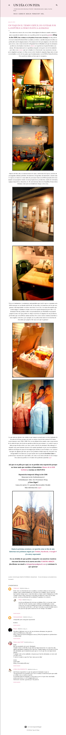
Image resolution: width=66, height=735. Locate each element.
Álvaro (15, 629)
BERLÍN (28, 14)
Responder (16, 613)
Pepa (20, 600)
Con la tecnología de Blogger (34, 726)
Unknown (16, 588)
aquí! (50, 457)
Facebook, (44, 552)
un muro (20, 50)
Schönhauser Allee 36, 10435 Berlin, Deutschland (25, 577)
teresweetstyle (17, 617)
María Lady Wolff (18, 642)
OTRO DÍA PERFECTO (20, 669)
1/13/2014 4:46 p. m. (22, 628)
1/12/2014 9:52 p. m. (27, 599)
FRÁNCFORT (36, 14)
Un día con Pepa (26, 5)
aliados (33, 46)
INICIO (15, 14)
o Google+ (52, 552)
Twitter (37, 552)
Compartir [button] (11, 579)
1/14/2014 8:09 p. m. (29, 642)
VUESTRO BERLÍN (47, 561)
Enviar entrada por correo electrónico (47, 577)
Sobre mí (22, 14)
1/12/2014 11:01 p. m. (28, 617)
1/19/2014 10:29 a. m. (33, 669)
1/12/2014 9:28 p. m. (24, 588)
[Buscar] (57, 4)
